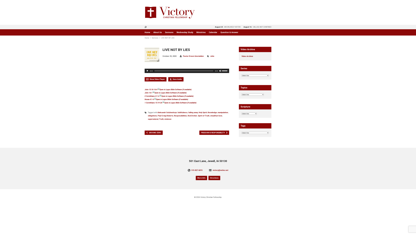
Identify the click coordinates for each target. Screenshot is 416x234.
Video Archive (247, 56)
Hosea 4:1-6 (149, 99)
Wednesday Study (185, 32)
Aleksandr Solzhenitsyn (167, 112)
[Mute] (220, 71)
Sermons (169, 32)
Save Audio (177, 79)
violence (167, 119)
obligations (152, 116)
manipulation (223, 112)
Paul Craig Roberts (165, 116)
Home (147, 32)
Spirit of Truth (203, 116)
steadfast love (216, 116)
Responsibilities (180, 116)
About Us (157, 32)
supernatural (153, 119)
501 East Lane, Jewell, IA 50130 (208, 161)
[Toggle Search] (146, 27)
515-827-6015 (196, 170)
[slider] (225, 71)
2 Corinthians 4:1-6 (152, 96)
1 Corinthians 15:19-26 (153, 103)
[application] (187, 71)
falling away (193, 112)
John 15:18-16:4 (151, 90)
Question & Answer (229, 32)
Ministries (201, 32)
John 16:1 (148, 93)
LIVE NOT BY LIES (167, 38)
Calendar (213, 32)
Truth (161, 119)
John (212, 56)
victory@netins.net (220, 170)
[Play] (147, 71)
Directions (214, 178)
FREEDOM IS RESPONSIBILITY (213, 133)
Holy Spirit (203, 112)
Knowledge (212, 112)
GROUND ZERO (155, 133)
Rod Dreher (192, 116)
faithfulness (183, 112)
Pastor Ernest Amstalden (193, 56)
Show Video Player (157, 79)
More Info (201, 178)
